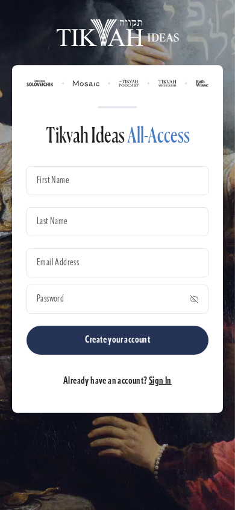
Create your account (118, 340)
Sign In (160, 381)
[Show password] (194, 299)
